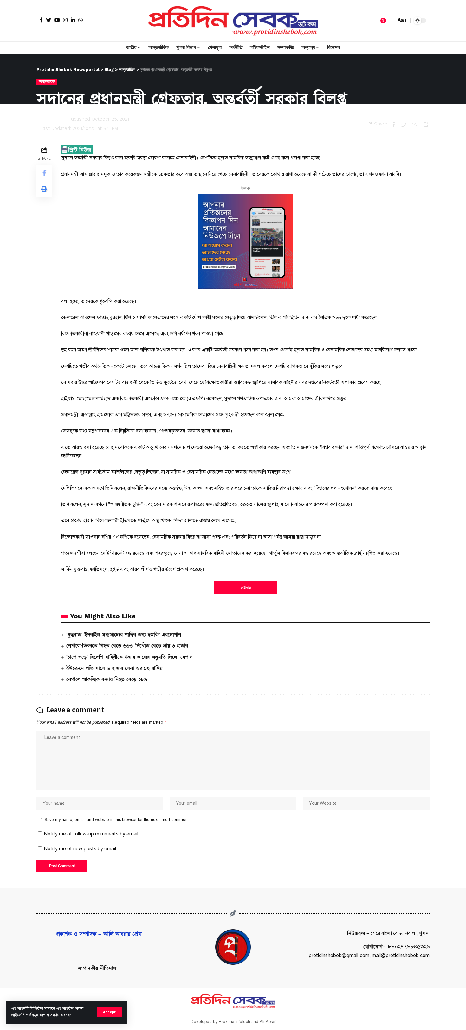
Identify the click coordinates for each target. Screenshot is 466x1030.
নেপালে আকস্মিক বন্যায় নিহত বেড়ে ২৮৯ (106, 679)
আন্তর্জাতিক (47, 81)
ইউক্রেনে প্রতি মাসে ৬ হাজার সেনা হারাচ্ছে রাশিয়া (115, 668)
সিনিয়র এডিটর (51, 119)
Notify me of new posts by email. (81, 849)
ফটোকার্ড (245, 587)
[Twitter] (48, 19)
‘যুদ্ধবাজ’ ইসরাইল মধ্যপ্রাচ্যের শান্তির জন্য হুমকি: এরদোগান (123, 634)
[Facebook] (41, 19)
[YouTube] (57, 19)
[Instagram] (65, 19)
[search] (389, 20)
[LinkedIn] (73, 19)
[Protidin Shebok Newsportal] (233, 20)
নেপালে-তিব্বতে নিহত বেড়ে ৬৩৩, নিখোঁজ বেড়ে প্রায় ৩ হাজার (127, 645)
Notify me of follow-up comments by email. (92, 834)
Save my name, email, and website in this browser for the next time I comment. (117, 819)
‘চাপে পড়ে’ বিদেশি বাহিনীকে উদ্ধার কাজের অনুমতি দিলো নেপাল (129, 657)
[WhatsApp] (80, 19)
